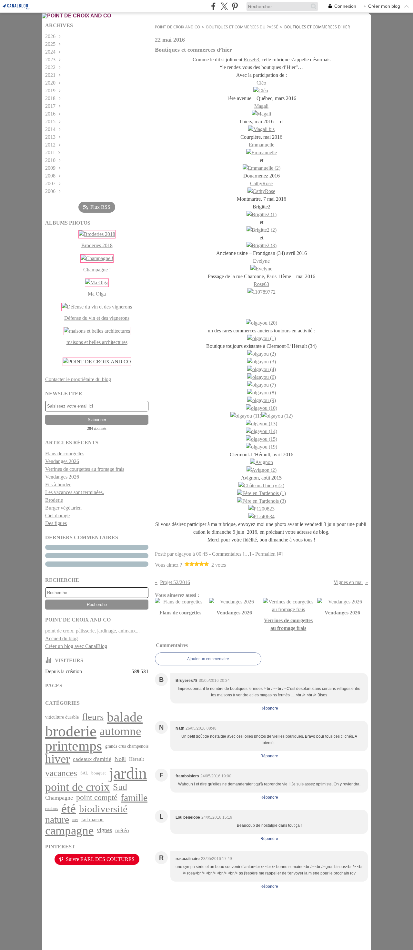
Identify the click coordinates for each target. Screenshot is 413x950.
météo (122, 830)
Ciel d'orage (57, 515)
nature (57, 819)
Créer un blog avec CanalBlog (76, 646)
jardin (128, 773)
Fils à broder (58, 484)
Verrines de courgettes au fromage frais (84, 469)
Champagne (59, 798)
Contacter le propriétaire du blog (78, 379)
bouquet (98, 773)
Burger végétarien (63, 507)
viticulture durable (62, 717)
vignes (104, 830)
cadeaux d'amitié (92, 759)
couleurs (51, 809)
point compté (96, 798)
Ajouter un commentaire (208, 659)
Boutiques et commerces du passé (242, 27)
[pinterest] (235, 6)
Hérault (136, 759)
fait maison (92, 819)
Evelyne (261, 261)
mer (75, 820)
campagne (69, 830)
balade (125, 717)
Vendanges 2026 (62, 461)
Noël (120, 759)
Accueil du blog (61, 638)
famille (134, 798)
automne (120, 731)
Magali (261, 106)
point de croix (77, 787)
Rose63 (251, 59)
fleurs (93, 717)
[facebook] (213, 6)
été (68, 809)
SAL (84, 773)
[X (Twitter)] (224, 6)
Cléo (261, 83)
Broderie (54, 500)
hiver (57, 759)
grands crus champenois (126, 746)
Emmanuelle (261, 144)
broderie (70, 731)
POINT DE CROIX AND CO (177, 27)
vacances (61, 773)
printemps (73, 746)
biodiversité (103, 809)
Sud (120, 787)
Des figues (56, 523)
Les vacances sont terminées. (74, 492)
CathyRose (261, 183)
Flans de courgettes (64, 453)
